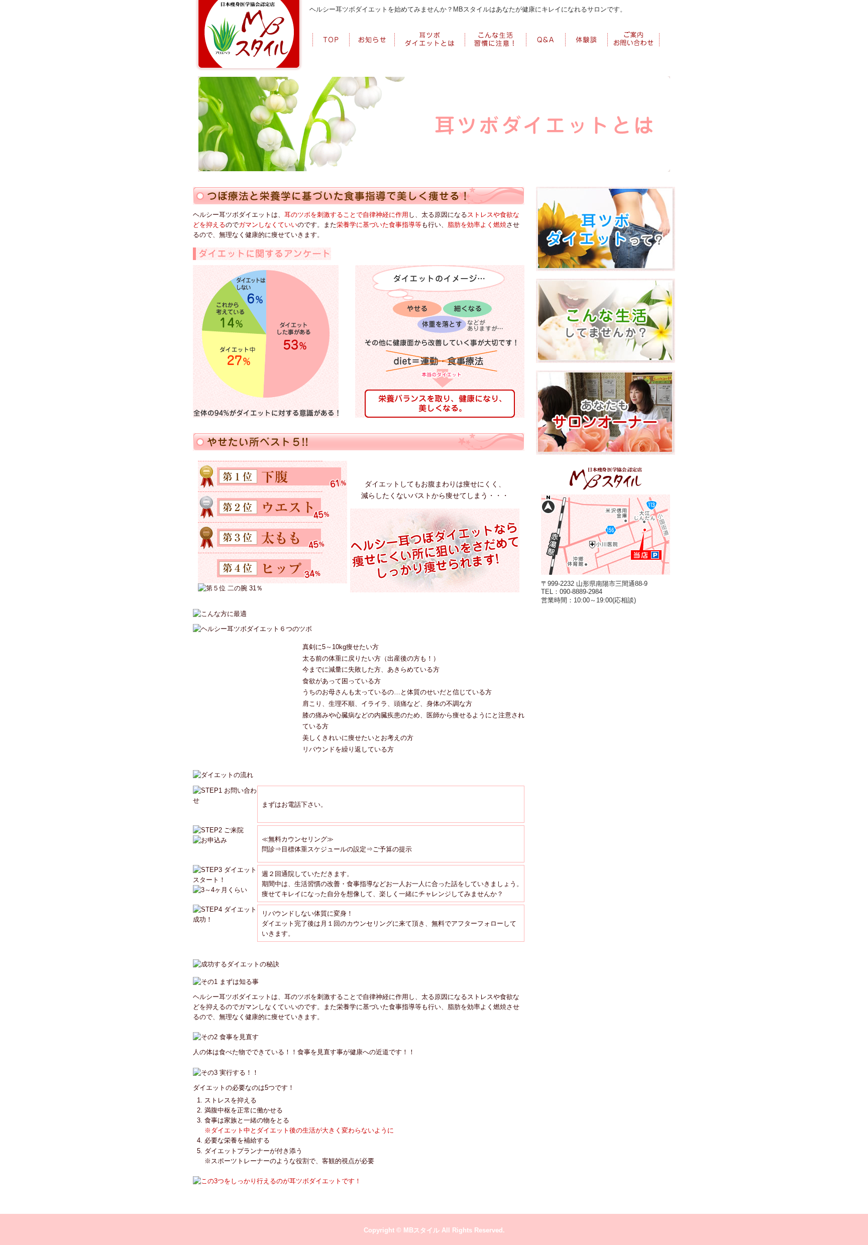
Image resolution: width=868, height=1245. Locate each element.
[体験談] (587, 32)
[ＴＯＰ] (331, 32)
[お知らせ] (372, 32)
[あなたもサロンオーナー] (605, 375)
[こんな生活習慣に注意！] (495, 32)
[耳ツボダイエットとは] (430, 32)
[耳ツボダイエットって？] (605, 192)
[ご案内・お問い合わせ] (634, 32)
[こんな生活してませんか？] (605, 284)
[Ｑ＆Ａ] (546, 32)
